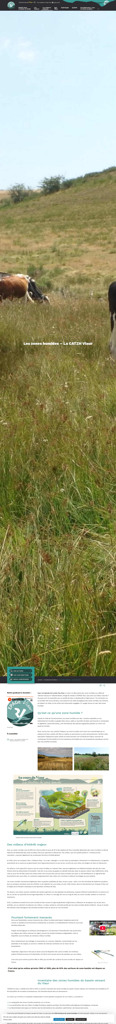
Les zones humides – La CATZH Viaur (70, 679)
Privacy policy (7, 1019)
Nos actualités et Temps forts (44, 2)
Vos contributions (21, 675)
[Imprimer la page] (100, 685)
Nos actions (18, 671)
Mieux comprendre (21, 679)
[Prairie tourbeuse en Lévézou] (55, 758)
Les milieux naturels (50, 679)
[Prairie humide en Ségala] (91, 758)
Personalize (70, 1019)
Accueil (40, 679)
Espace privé (57, 2)
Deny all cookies (81, 1019)
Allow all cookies (59, 1019)
